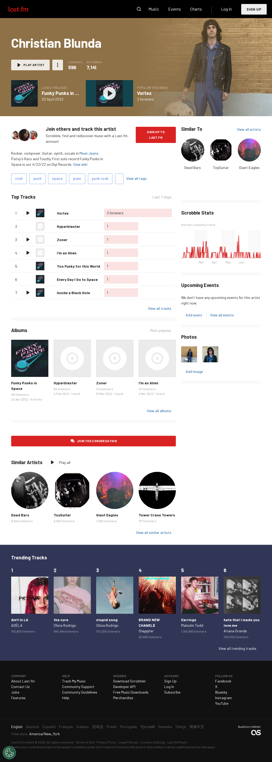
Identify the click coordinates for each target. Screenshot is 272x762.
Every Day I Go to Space (77, 279)
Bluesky (221, 692)
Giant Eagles (249, 167)
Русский (148, 726)
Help (65, 697)
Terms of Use (85, 742)
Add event (194, 315)
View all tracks (159, 308)
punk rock (100, 178)
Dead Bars (192, 167)
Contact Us (20, 686)
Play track (27, 213)
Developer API (124, 686)
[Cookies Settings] (9, 752)
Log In (226, 8)
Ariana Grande (235, 631)
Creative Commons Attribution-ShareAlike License (138, 747)
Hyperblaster (68, 226)
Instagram (223, 697)
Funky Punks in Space (65, 93)
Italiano (82, 726)
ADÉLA (17, 625)
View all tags (136, 178)
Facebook (223, 681)
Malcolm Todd (192, 625)
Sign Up (253, 9)
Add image (194, 371)
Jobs (15, 692)
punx (77, 178)
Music (153, 8)
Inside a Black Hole (73, 292)
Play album (24, 93)
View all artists (249, 129)
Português (128, 726)
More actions (57, 65)
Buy (18, 370)
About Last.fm (23, 681)
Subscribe (172, 692)
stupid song (107, 619)
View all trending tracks (237, 648)
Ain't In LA (19, 619)
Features (18, 697)
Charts (196, 8)
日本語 (97, 726)
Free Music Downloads (130, 692)
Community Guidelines (79, 692)
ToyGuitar (221, 167)
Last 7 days (161, 197)
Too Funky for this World (78, 266)
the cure (61, 619)
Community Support (78, 686)
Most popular (160, 330)
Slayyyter (146, 631)
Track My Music (74, 681)
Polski (112, 726)
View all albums (159, 410)
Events (174, 8)
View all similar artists (153, 532)
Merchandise (123, 697)
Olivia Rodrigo (65, 625)
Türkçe (180, 726)
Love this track (50, 213)
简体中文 (196, 726)
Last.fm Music (177, 742)
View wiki (80, 164)
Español (49, 726)
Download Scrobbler (129, 681)
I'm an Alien (66, 253)
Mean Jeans (88, 153)
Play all (57, 197)
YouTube (221, 703)
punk (37, 178)
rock (19, 178)
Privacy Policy (107, 742)
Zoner (62, 239)
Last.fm (24, 9)
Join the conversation (97, 441)
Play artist (33, 65)
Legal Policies (128, 742)
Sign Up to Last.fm (156, 134)
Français (66, 726)
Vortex (144, 93)
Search (139, 9)
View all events (222, 315)
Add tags (119, 178)
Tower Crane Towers (157, 515)
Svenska (165, 726)
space (57, 178)
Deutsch (32, 726)
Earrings (188, 619)
